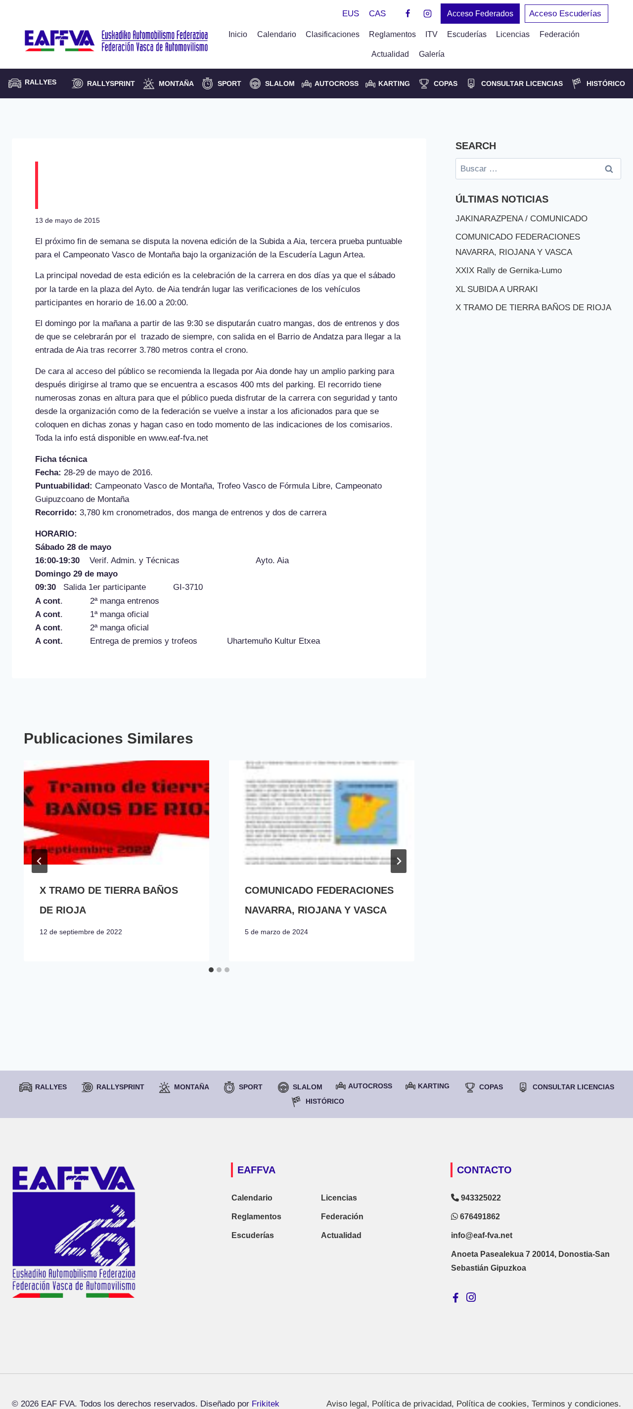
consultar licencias (522, 83)
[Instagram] (427, 13)
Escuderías (467, 34)
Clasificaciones (333, 34)
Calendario (276, 34)
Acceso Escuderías (566, 13)
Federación (342, 1216)
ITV (431, 34)
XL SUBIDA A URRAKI (496, 289)
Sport (229, 83)
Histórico (606, 83)
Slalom (280, 83)
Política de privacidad (412, 1404)
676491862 (479, 1216)
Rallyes (51, 1087)
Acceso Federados (480, 13)
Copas (445, 83)
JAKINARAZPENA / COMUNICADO (521, 218)
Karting (394, 83)
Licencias (513, 34)
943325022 (480, 1198)
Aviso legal (346, 1404)
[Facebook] (408, 13)
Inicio (237, 34)
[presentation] (116, 812)
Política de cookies (491, 1404)
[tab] (211, 969)
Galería (432, 54)
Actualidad (390, 54)
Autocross (337, 83)
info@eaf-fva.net (481, 1235)
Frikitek (265, 1404)
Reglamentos (392, 34)
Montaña (176, 83)
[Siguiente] (399, 861)
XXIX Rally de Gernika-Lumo (508, 270)
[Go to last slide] (39, 861)
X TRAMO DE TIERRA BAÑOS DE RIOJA (533, 307)
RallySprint (111, 83)
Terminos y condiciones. (576, 1404)
